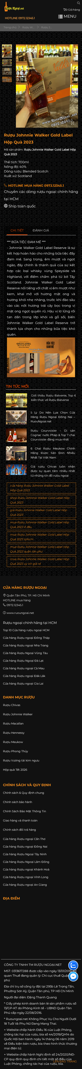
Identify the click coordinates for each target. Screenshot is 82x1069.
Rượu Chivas (11, 705)
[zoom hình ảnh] (72, 123)
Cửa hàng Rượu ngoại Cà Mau (23, 668)
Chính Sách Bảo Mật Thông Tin (24, 811)
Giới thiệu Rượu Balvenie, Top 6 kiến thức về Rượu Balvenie (53, 398)
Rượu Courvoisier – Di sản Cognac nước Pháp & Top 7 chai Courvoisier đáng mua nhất (53, 435)
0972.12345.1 (15, 605)
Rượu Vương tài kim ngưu (21, 760)
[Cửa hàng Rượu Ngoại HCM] (14, 7)
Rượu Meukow (13, 742)
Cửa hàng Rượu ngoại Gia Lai (23, 683)
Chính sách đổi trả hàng (19, 830)
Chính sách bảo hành (17, 802)
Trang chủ (10, 27)
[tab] (17, 230)
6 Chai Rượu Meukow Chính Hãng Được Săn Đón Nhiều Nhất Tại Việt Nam (53, 453)
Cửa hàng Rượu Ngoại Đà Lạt (23, 660)
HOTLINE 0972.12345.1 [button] (20, 18)
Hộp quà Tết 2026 (15, 769)
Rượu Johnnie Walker (18, 714)
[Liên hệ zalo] (73, 965)
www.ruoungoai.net (20, 613)
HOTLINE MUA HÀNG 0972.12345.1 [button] (35, 186)
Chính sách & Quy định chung (23, 793)
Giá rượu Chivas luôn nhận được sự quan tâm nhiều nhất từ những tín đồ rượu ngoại (53, 471)
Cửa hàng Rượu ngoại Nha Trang (25, 645)
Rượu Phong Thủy (15, 751)
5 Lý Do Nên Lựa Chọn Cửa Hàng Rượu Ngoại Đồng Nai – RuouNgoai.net (53, 417)
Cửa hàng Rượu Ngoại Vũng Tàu (25, 653)
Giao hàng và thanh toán (20, 820)
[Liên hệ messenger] (73, 976)
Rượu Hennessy (13, 733)
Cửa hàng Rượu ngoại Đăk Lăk (24, 676)
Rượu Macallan (13, 723)
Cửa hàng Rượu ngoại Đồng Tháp (26, 638)
